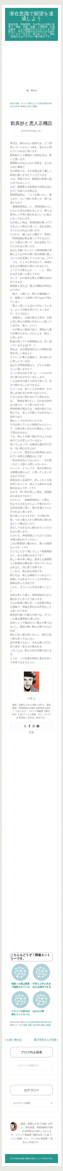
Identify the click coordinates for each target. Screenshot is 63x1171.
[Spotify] (38, 726)
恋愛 (30, 1025)
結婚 (47, 1025)
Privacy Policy (47, 1158)
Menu (34, 90)
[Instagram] (33, 726)
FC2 (20, 1025)
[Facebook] (29, 726)
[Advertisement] (31, 63)
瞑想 (42, 1025)
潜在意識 (36, 1025)
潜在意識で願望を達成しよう (31, 15)
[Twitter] (25, 726)
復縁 (25, 1025)
